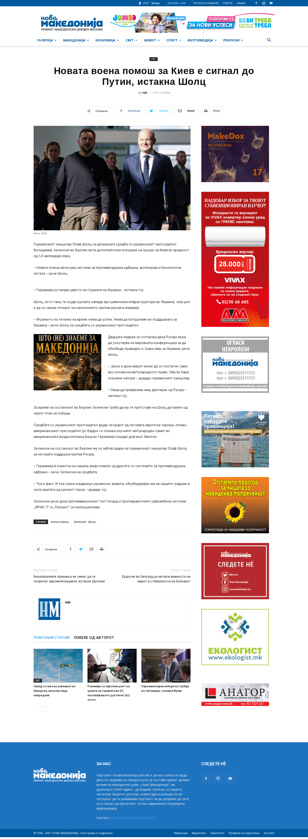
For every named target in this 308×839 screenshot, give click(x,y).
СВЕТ (130, 40)
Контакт (269, 833)
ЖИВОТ (150, 40)
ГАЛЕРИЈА (45, 40)
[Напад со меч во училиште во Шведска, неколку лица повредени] (58, 666)
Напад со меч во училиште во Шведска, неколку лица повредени (55, 691)
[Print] (101, 549)
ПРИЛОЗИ (231, 40)
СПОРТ (171, 40)
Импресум (181, 833)
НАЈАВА (241, 3)
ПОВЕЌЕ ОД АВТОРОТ (94, 637)
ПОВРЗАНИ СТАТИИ (51, 637)
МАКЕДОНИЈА (74, 40)
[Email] (91, 549)
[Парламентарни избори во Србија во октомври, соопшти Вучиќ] (166, 666)
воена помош (60, 521)
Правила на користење (244, 833)
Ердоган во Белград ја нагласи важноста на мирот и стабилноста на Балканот (156, 578)
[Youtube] (271, 3)
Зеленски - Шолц (85, 521)
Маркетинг (199, 833)
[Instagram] (263, 3)
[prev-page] (36, 709)
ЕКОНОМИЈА (105, 40)
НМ (145, 92)
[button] (269, 40)
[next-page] (43, 709)
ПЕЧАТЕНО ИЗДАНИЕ (206, 3)
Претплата (217, 833)
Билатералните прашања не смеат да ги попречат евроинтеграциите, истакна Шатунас (69, 578)
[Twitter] (80, 549)
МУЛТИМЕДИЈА (200, 40)
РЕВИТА (227, 3)
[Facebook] (256, 3)
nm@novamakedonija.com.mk (133, 818)
